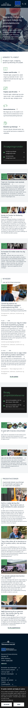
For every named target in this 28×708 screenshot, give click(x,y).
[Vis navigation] (25, 3)
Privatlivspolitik (6, 684)
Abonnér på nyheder (7, 680)
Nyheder (4, 678)
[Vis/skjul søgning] (23, 4)
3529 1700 (9, 660)
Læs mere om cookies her (7, 700)
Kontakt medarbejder (7, 674)
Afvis (18, 704)
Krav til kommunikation (8, 670)
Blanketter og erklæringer (9, 667)
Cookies (3, 682)
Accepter (6, 704)
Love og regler (5, 672)
